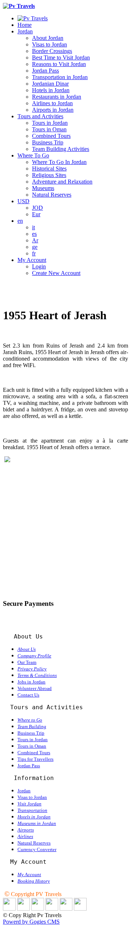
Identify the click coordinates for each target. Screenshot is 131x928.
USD (23, 201)
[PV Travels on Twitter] (37, 909)
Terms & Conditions (37, 675)
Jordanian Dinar (50, 84)
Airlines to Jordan (52, 103)
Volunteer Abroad (34, 688)
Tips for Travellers (35, 759)
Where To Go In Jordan (59, 162)
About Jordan (47, 38)
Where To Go (33, 155)
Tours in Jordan (50, 123)
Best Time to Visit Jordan (61, 57)
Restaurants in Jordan (56, 97)
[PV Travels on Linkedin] (9, 909)
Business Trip (47, 142)
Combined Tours (51, 136)
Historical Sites (49, 168)
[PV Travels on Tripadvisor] (51, 909)
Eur (36, 214)
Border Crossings (52, 51)
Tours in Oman (49, 129)
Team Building (31, 726)
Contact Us (28, 695)
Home (24, 25)
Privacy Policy (32, 669)
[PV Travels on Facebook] (23, 909)
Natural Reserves (51, 195)
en (20, 221)
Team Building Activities (60, 149)
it (33, 227)
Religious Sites (49, 175)
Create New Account (56, 273)
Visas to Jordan (49, 44)
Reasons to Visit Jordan (59, 64)
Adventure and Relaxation (62, 181)
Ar (35, 240)
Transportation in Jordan (60, 77)
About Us (26, 649)
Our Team (26, 662)
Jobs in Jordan (31, 682)
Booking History (33, 881)
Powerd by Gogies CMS (31, 922)
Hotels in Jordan (51, 90)
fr (34, 253)
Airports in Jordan (53, 110)
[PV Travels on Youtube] (80, 909)
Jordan (25, 31)
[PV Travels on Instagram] (66, 909)
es (34, 234)
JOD (37, 208)
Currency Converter (36, 849)
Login (39, 266)
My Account (31, 260)
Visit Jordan (29, 803)
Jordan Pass (45, 70)
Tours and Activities (40, 116)
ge (34, 247)
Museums (43, 188)
